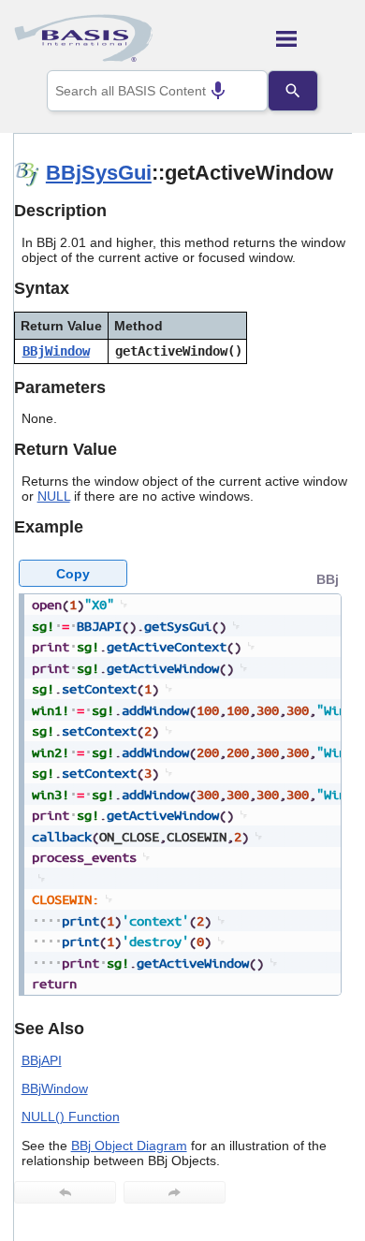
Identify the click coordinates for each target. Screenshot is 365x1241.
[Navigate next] (175, 1192)
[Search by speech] (218, 91)
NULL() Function (71, 1116)
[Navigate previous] (65, 1192)
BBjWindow (56, 350)
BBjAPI (42, 1060)
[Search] (293, 90)
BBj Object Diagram (129, 1145)
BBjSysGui (99, 172)
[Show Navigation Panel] (314, 38)
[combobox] (157, 90)
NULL (53, 496)
